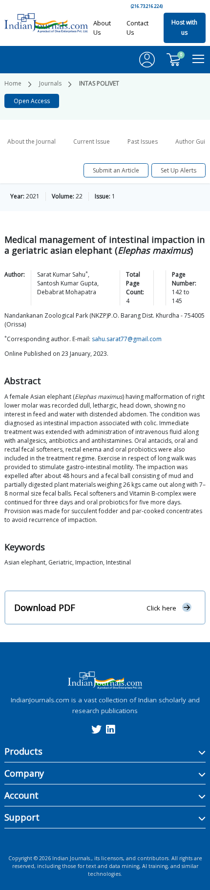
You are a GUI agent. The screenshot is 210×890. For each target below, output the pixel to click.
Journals (50, 83)
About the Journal (31, 141)
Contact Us (137, 28)
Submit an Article (116, 170)
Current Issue (91, 141)
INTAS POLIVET (99, 83)
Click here (161, 607)
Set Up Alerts (178, 170)
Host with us (184, 27)
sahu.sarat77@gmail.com (127, 339)
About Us (102, 28)
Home (12, 83)
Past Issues (142, 141)
